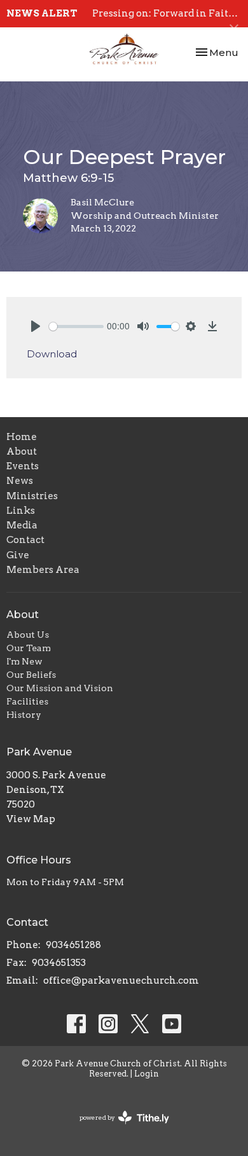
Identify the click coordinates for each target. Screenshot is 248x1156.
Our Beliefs (31, 675)
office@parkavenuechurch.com (121, 980)
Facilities (27, 701)
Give (17, 555)
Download (52, 354)
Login (146, 1073)
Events (22, 466)
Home (21, 437)
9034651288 (73, 945)
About (21, 451)
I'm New (24, 661)
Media (22, 525)
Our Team (28, 648)
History (23, 715)
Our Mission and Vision (59, 688)
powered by (117, 1128)
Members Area (42, 569)
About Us (27, 635)
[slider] (76, 326)
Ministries (32, 496)
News (19, 480)
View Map (30, 819)
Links (20, 510)
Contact (25, 540)
